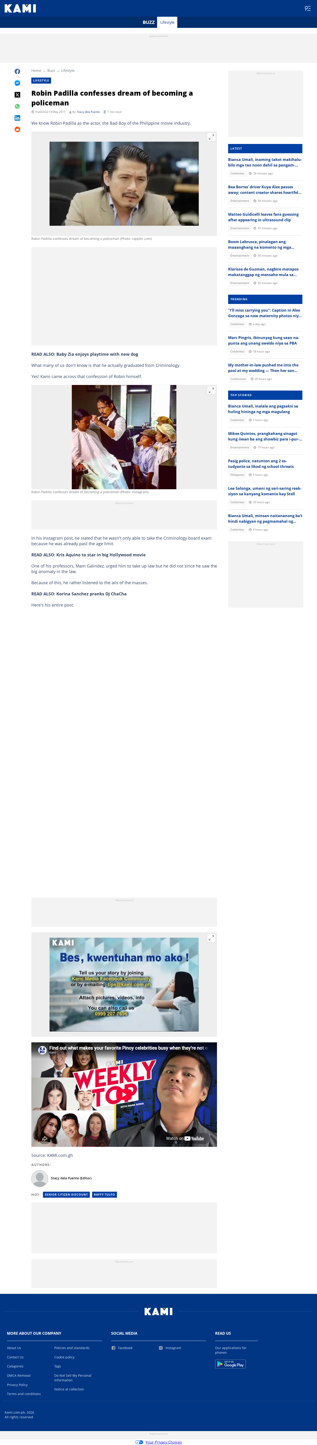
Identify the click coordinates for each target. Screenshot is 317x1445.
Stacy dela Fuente (88, 112)
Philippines (237, 475)
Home (36, 70)
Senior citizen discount (66, 1195)
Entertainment (239, 201)
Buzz (149, 22)
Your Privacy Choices (164, 1442)
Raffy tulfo (104, 1195)
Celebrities (237, 173)
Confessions (238, 379)
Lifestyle (167, 22)
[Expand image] (211, 137)
